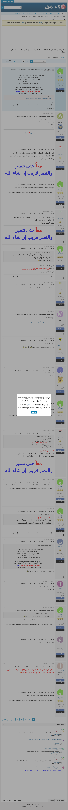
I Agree (34, 412)
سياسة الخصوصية (24, 401)
